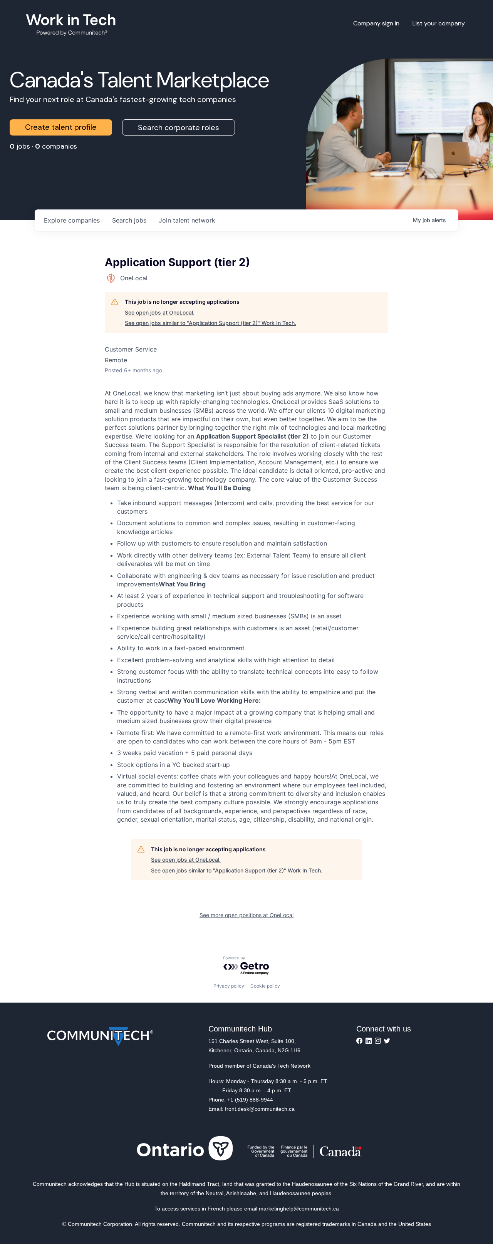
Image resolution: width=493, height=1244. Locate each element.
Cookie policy (265, 986)
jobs (129, 220)
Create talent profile (61, 127)
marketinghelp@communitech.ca (299, 1208)
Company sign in (376, 23)
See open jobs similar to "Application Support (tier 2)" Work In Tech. (210, 323)
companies (72, 220)
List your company (439, 23)
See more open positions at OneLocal (246, 915)
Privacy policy (228, 986)
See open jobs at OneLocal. (160, 312)
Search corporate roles (178, 127)
